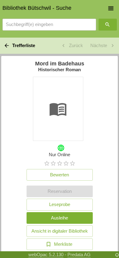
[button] (111, 8)
